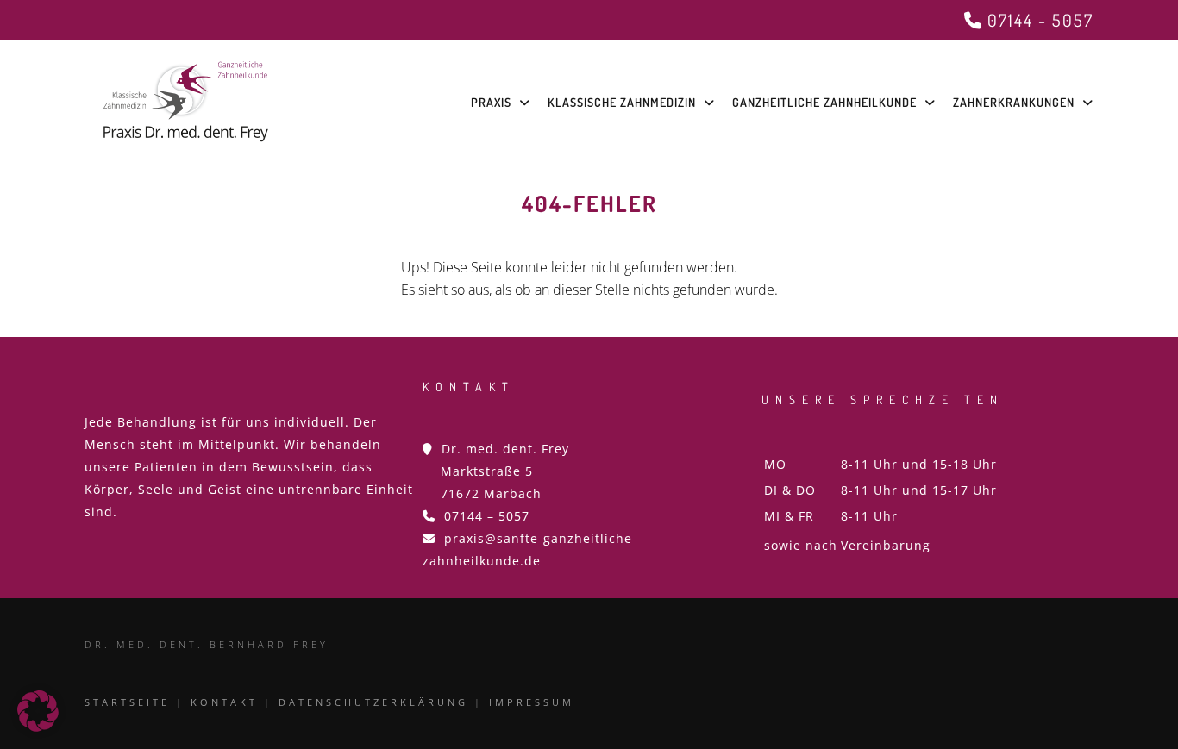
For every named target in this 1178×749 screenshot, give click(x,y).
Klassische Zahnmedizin (622, 102)
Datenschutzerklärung (373, 702)
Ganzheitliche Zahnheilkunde (824, 102)
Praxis (491, 102)
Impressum (531, 702)
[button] (38, 711)
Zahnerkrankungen (1014, 102)
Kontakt (224, 702)
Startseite (127, 702)
